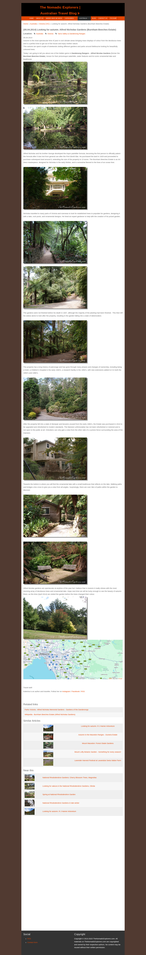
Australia (83, 18)
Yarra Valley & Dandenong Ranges (71, 34)
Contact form (32, 942)
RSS (83, 691)
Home (31, 18)
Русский (113, 18)
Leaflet (110, 678)
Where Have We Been (54, 18)
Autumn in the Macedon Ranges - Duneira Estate (97, 735)
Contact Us (103, 18)
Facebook (76, 691)
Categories (69, 18)
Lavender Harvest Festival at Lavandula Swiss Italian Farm (97, 760)
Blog (94, 18)
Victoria (50, 34)
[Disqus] (73, 845)
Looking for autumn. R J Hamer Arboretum (98, 726)
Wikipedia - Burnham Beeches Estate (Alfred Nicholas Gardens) (50, 714)
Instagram (66, 691)
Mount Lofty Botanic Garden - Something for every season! (97, 752)
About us (39, 18)
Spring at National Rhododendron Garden (59, 794)
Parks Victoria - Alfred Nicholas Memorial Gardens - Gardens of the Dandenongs (56, 710)
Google (120, 678)
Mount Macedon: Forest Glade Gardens (98, 743)
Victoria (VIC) (44, 24)
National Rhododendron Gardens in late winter (61, 803)
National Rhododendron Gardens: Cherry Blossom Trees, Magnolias (70, 778)
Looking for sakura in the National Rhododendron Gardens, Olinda (69, 786)
